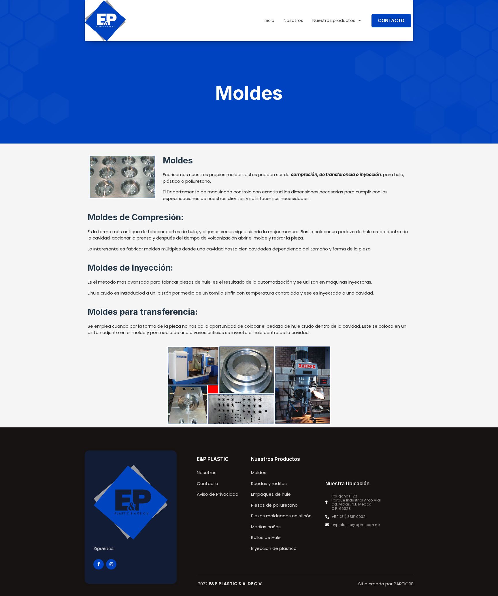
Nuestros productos (333, 20)
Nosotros (293, 20)
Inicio (269, 20)
